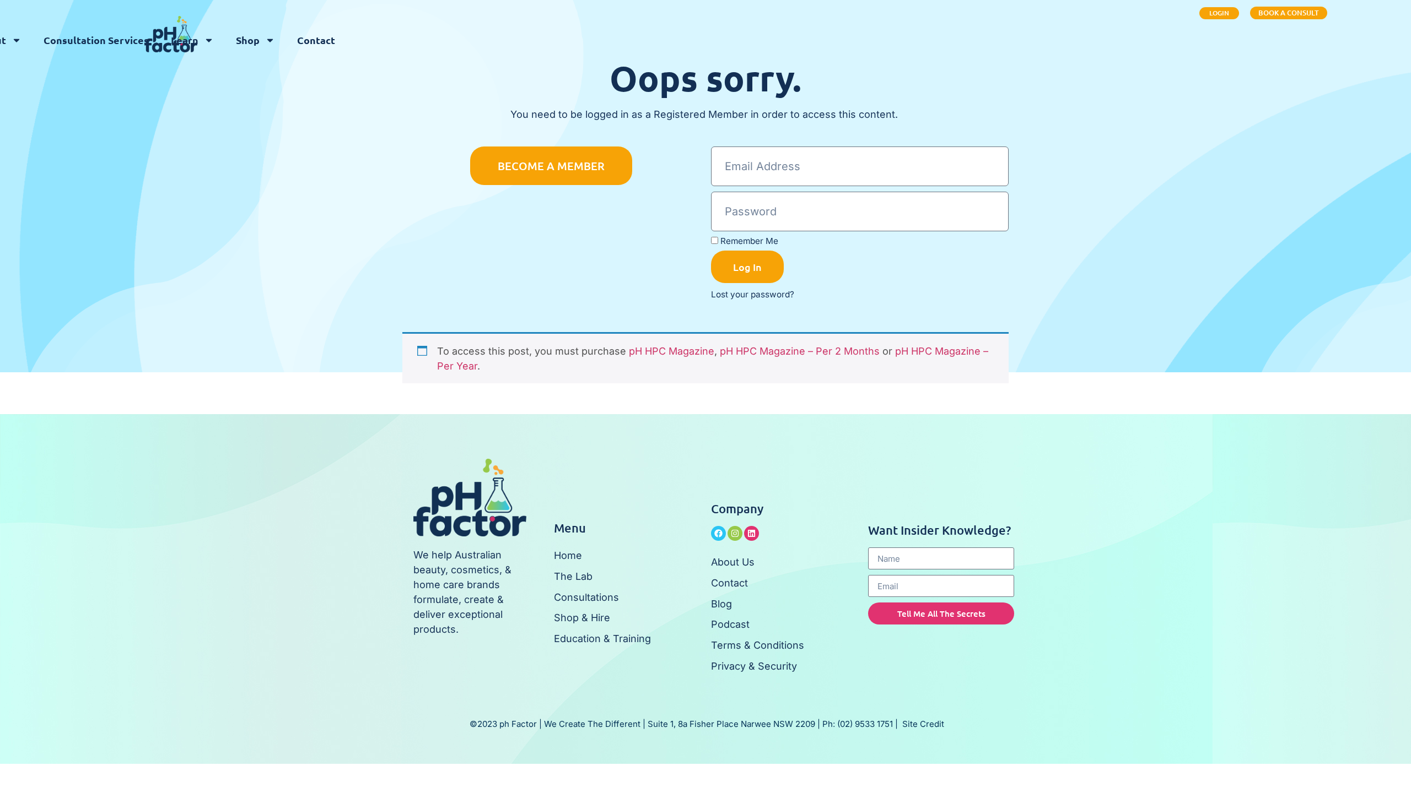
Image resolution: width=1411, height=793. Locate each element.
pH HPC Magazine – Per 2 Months (800, 351)
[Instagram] (735, 533)
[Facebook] (718, 533)
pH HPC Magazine (671, 351)
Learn (184, 40)
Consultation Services (96, 40)
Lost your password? (752, 294)
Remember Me (748, 241)
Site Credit (923, 724)
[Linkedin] (751, 533)
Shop (248, 40)
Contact (316, 40)
